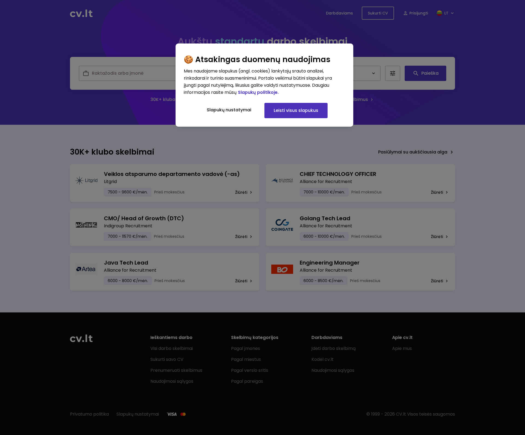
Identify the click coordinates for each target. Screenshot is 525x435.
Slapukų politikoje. (258, 92)
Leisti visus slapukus (296, 110)
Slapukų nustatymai (229, 110)
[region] (264, 85)
